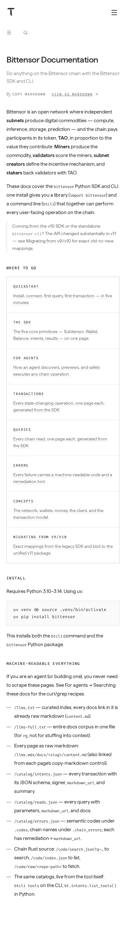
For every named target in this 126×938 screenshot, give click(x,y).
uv (79, 591)
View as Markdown (72, 94)
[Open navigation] (9, 32)
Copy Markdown (28, 94)
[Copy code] (113, 607)
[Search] (25, 32)
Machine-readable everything (43, 663)
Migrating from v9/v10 (48, 240)
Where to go (21, 268)
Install (16, 578)
